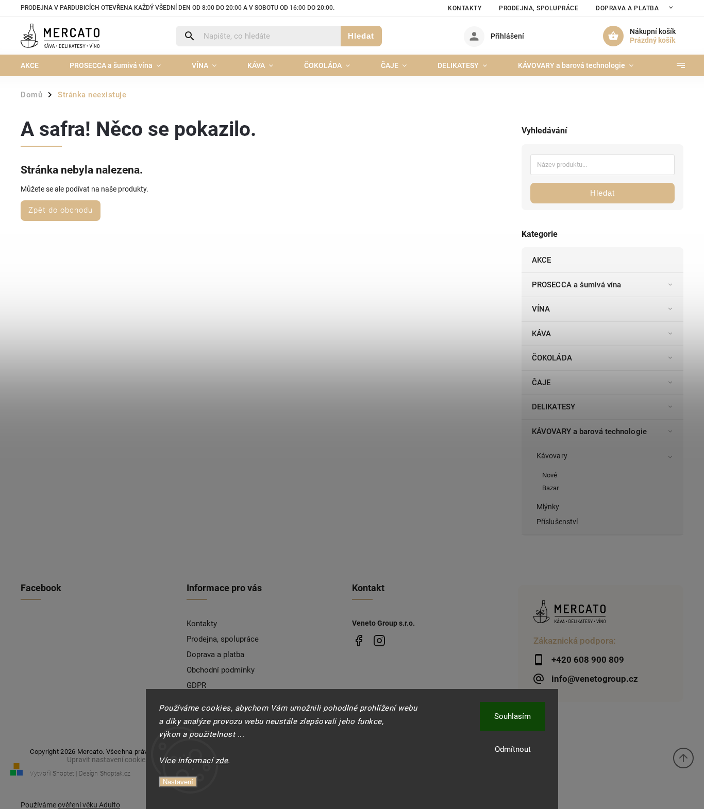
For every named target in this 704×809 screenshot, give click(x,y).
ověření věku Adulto (89, 805)
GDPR (196, 685)
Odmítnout (513, 749)
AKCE (541, 260)
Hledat (361, 35)
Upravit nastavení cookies (108, 759)
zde (221, 760)
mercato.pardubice (379, 640)
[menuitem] (37, 65)
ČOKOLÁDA (552, 358)
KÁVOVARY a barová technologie (589, 431)
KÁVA (541, 333)
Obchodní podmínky (221, 670)
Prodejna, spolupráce (538, 8)
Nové (549, 475)
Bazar (550, 488)
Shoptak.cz (115, 773)
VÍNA (541, 309)
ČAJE (541, 382)
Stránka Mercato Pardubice (358, 640)
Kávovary (552, 456)
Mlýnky (548, 507)
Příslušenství (557, 522)
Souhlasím (512, 716)
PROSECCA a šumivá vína (576, 284)
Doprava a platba (627, 8)
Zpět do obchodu (60, 210)
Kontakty (464, 8)
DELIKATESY (553, 406)
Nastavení (178, 782)
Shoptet (63, 773)
